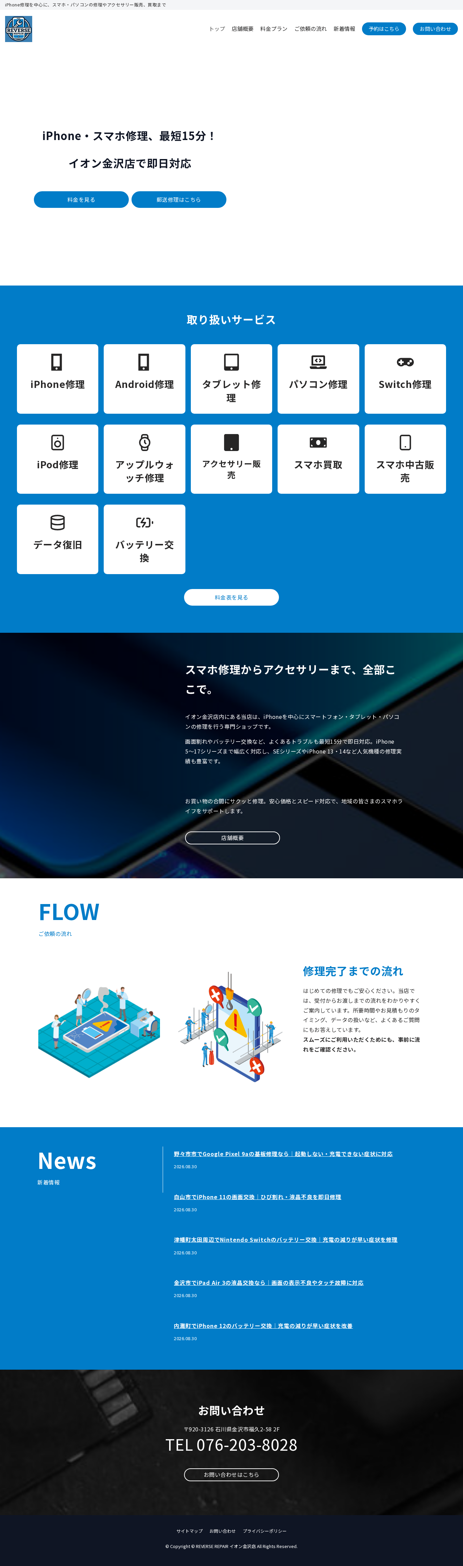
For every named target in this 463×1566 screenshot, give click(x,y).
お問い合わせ (435, 28)
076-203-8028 (247, 1444)
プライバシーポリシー (265, 1531)
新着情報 (344, 28)
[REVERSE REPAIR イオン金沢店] (18, 29)
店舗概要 (243, 28)
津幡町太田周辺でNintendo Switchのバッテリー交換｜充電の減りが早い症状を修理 (286, 1239)
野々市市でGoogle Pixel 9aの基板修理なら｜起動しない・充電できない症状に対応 (283, 1154)
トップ (217, 28)
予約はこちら (384, 28)
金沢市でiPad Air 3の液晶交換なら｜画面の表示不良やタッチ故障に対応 (269, 1282)
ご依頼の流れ (310, 28)
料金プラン (273, 28)
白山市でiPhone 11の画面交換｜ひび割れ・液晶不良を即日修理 (257, 1197)
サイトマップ (189, 1531)
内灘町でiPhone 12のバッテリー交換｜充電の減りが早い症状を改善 (263, 1326)
